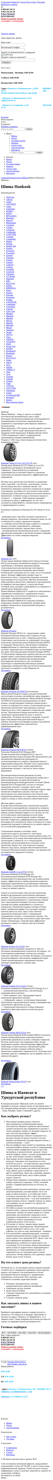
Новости (15, 2)
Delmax (9, 244)
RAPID (9, 349)
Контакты (15, 150)
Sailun (8, 360)
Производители (15, 178)
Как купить (31, 2)
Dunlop (9, 248)
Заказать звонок (8, 33)
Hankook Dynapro (8, 631)
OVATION (10, 342)
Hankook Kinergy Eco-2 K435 (13, 986)
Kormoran (10, 297)
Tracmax (9, 376)
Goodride (10, 269)
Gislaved (9, 265)
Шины (14, 136)
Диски (14, 138)
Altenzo (9, 199)
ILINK (9, 286)
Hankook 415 (6, 559)
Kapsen (9, 293)
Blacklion (10, 218)
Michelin (9, 325)
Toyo (8, 374)
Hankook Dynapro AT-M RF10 (14, 691)
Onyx (8, 337)
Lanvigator (10, 307)
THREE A (10, 369)
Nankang (10, 330)
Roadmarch (11, 351)
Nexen (9, 332)
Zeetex (9, 393)
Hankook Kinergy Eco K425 (13, 946)
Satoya (9, 362)
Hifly (8, 281)
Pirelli (8, 344)
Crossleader (11, 239)
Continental (11, 232)
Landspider (10, 304)
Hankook (10, 279)
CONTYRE (11, 234)
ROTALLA (11, 358)
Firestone (10, 258)
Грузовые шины (18, 141)
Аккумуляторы (17, 148)
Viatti (8, 383)
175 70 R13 (12, 1333)
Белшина (10, 397)
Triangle (9, 379)
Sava (8, 365)
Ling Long (10, 311)
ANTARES (11, 204)
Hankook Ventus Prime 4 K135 (14, 1081)
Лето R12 (32, 1333)
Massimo (10, 316)
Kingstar (9, 295)
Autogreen (10, 209)
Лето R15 (22, 1333)
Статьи (23, 2)
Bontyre (9, 220)
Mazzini (9, 323)
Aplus (8, 206)
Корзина (4, 117)
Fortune (9, 260)
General (9, 262)
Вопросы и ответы (9, 4)
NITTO (9, 335)
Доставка (41, 2)
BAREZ (9, 211)
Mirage (9, 328)
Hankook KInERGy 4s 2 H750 (14, 872)
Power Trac (11, 346)
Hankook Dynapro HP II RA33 (14, 750)
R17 (3, 1333)
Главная (4, 178)
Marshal (9, 314)
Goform (9, 267)
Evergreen (10, 253)
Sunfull (9, 367)
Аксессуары (16, 145)
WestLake (10, 197)
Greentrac (10, 274)
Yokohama (10, 390)
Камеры (14, 143)
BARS (9, 213)
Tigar (8, 372)
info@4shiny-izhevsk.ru (17, 1364)
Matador (9, 318)
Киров (9, 400)
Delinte (9, 241)
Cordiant (9, 237)
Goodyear (10, 272)
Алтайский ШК (13, 395)
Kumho (9, 300)
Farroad (9, 255)
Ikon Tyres (10, 283)
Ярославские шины (14, 402)
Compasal (10, 230)
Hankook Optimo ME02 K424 (13, 1033)
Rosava (9, 356)
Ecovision (10, 251)
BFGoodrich (11, 216)
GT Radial (10, 276)
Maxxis (9, 321)
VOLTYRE (11, 388)
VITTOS (10, 386)
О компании (11, 1448)
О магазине (6, 2)
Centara (9, 227)
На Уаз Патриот (44, 1333)
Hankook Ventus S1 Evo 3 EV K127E (17, 463)
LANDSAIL (11, 302)
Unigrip (9, 381)
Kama (8, 290)
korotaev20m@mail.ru (16, 1362)
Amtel (8, 202)
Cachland (10, 225)
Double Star (11, 246)
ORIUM (9, 339)
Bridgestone (11, 223)
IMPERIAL (11, 288)
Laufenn (9, 309)
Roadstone (10, 353)
